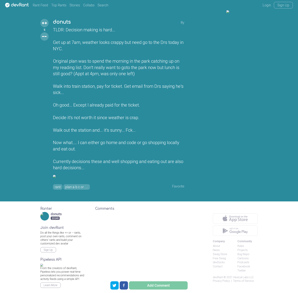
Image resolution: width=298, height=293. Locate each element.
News (216, 250)
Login (267, 5)
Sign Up (283, 5)
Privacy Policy (221, 280)
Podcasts (243, 262)
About (216, 246)
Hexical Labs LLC (243, 277)
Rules (240, 246)
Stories (74, 5)
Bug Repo (243, 254)
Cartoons (243, 258)
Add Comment (158, 285)
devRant (218, 277)
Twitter (241, 270)
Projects (242, 250)
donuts (62, 22)
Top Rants (58, 5)
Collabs (89, 5)
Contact (217, 266)
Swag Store (220, 254)
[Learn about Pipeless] (41, 264)
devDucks (219, 262)
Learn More (50, 285)
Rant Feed (40, 5)
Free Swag (219, 258)
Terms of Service (243, 280)
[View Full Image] (118, 176)
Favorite (178, 186)
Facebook (243, 266)
